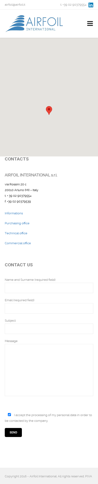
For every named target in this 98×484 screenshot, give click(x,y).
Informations (14, 213)
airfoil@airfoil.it (15, 4)
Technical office (16, 233)
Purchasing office (17, 223)
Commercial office (18, 243)
